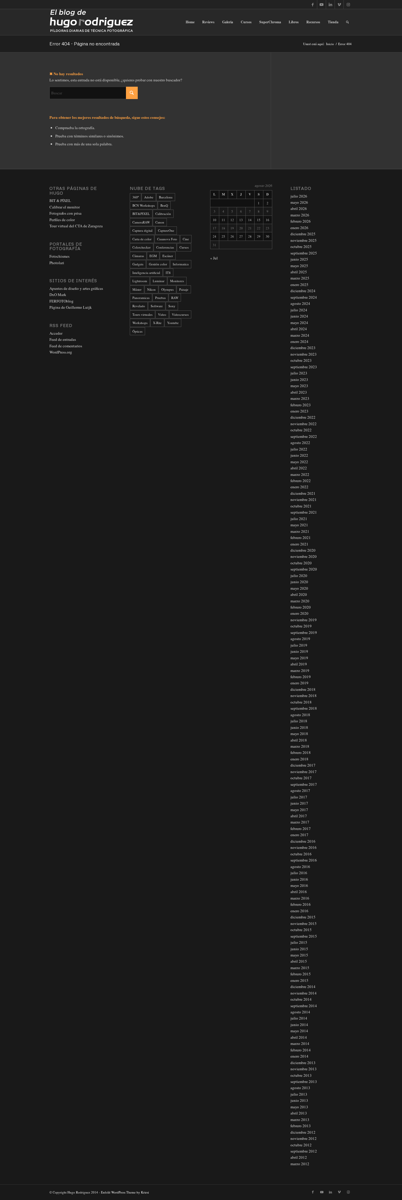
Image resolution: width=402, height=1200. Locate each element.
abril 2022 (298, 468)
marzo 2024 (299, 335)
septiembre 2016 (303, 860)
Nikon (151, 289)
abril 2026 (298, 208)
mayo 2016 (299, 885)
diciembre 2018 (302, 689)
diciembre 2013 (302, 1062)
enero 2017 (299, 834)
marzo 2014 (299, 1043)
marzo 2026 (299, 215)
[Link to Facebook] (312, 4)
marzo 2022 (299, 474)
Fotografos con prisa (65, 213)
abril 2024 (298, 328)
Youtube (173, 322)
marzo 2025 (299, 278)
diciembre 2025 (302, 233)
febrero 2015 (300, 974)
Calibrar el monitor (64, 207)
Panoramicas (140, 297)
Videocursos (180, 314)
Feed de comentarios (65, 346)
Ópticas (137, 331)
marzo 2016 (299, 898)
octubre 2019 (301, 626)
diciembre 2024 (302, 290)
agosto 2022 (300, 442)
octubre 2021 (301, 506)
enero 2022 (299, 486)
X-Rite (157, 322)
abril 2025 (298, 271)
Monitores (177, 281)
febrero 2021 (300, 537)
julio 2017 (298, 797)
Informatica (181, 264)
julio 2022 (298, 449)
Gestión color (158, 264)
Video (162, 314)
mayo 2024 (299, 322)
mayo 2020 (299, 588)
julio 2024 (298, 310)
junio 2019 (299, 651)
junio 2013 (299, 1100)
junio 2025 (299, 259)
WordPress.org (60, 352)
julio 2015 (298, 942)
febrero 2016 (300, 904)
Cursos (184, 247)
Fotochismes (59, 256)
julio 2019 (298, 645)
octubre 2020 (301, 563)
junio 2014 (299, 1024)
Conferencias (165, 247)
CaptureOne (166, 230)
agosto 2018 (300, 714)
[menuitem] (190, 22)
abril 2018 (298, 740)
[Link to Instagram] (348, 4)
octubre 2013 (301, 1075)
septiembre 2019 (303, 632)
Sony (171, 306)
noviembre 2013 (303, 1068)
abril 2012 (298, 1157)
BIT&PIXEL (141, 213)
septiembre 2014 (303, 1005)
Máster (137, 289)
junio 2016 (299, 879)
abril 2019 (298, 664)
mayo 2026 (299, 202)
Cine (186, 239)
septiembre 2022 (303, 436)
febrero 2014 (300, 1050)
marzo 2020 (299, 601)
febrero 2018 (300, 752)
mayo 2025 (299, 265)
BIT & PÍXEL (60, 200)
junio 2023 (299, 379)
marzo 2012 (299, 1163)
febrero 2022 (300, 480)
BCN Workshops (143, 205)
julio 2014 (298, 1018)
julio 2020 (298, 575)
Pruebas (160, 297)
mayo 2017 (299, 809)
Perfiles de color (62, 219)
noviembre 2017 (303, 771)
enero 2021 (299, 544)
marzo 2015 (299, 967)
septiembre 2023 (303, 366)
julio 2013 (298, 1094)
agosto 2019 (300, 638)
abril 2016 (298, 891)
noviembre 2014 (303, 993)
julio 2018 (298, 721)
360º (135, 197)
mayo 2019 (299, 657)
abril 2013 (298, 1113)
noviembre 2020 (303, 556)
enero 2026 (299, 227)
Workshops (139, 322)
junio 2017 (299, 803)
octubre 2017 (301, 777)
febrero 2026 (300, 221)
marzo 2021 (299, 531)
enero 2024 (299, 341)
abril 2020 (298, 594)
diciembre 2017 (302, 765)
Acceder (55, 333)
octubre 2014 (301, 999)
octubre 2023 (301, 360)
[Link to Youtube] (321, 4)
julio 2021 (298, 518)
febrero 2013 (300, 1125)
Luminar (159, 281)
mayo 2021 (299, 524)
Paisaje (183, 289)
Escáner (167, 256)
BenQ (164, 205)
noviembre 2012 (303, 1138)
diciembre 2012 (302, 1132)
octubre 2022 (301, 430)
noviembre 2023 (303, 354)
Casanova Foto (167, 239)
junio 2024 (299, 316)
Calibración (163, 213)
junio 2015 (299, 948)
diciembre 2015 (302, 917)
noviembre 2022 (303, 423)
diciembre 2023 (302, 347)
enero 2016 (299, 910)
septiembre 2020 (303, 569)
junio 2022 (299, 455)
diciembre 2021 (302, 493)
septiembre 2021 (303, 512)
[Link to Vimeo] (339, 4)
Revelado (138, 306)
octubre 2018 (301, 702)
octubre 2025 (301, 246)
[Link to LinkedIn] (330, 4)
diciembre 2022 (302, 417)
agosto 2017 (300, 790)
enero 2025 (299, 284)
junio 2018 (299, 727)
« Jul (214, 258)
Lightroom (139, 281)
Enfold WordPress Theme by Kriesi (125, 1192)
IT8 (168, 272)
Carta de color (142, 239)
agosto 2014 (300, 1012)
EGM (153, 256)
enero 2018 (299, 759)
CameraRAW (141, 222)
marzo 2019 (299, 670)
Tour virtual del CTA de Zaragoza (76, 226)
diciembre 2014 (302, 986)
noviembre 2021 (303, 499)
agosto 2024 (300, 303)
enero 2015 (299, 980)
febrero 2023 (300, 404)
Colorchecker (141, 247)
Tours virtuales (142, 314)
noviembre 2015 (303, 923)
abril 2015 (298, 961)
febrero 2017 (300, 828)
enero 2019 (299, 683)
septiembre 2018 (303, 708)
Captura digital (142, 230)
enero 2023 (299, 411)
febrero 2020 (300, 607)
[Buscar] (347, 22)
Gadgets (137, 264)
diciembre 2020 (302, 550)
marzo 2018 (299, 746)
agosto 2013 (300, 1087)
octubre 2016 (301, 854)
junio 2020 (299, 581)
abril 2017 (298, 815)
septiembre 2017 (303, 784)
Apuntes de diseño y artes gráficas (76, 288)
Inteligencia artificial (146, 272)
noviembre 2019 (303, 619)
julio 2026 (298, 196)
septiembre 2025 (303, 253)
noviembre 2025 (303, 240)
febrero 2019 (300, 676)
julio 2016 (298, 872)
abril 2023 (298, 392)
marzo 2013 (299, 1119)
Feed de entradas (62, 339)
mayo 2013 (299, 1106)
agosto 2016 (300, 866)
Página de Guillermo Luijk (70, 307)
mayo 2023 (299, 385)
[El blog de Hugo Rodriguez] (91, 22)
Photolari (56, 262)
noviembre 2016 (303, 847)
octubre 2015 (301, 929)
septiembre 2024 (303, 297)
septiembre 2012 (303, 1151)
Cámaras (138, 256)
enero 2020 (299, 613)
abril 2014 (298, 1037)
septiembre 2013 (303, 1081)
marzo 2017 (299, 822)
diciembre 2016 (302, 841)
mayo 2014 (299, 1030)
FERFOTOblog (61, 301)
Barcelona (165, 197)
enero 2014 (299, 1056)
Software (157, 306)
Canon (159, 222)
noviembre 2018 (303, 695)
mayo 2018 (299, 733)
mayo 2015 (299, 955)
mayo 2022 (299, 461)
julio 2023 (298, 373)
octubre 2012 (301, 1145)
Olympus (167, 289)
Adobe (148, 197)
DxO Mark (57, 294)
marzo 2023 (299, 398)
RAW (174, 297)
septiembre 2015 (303, 936)
